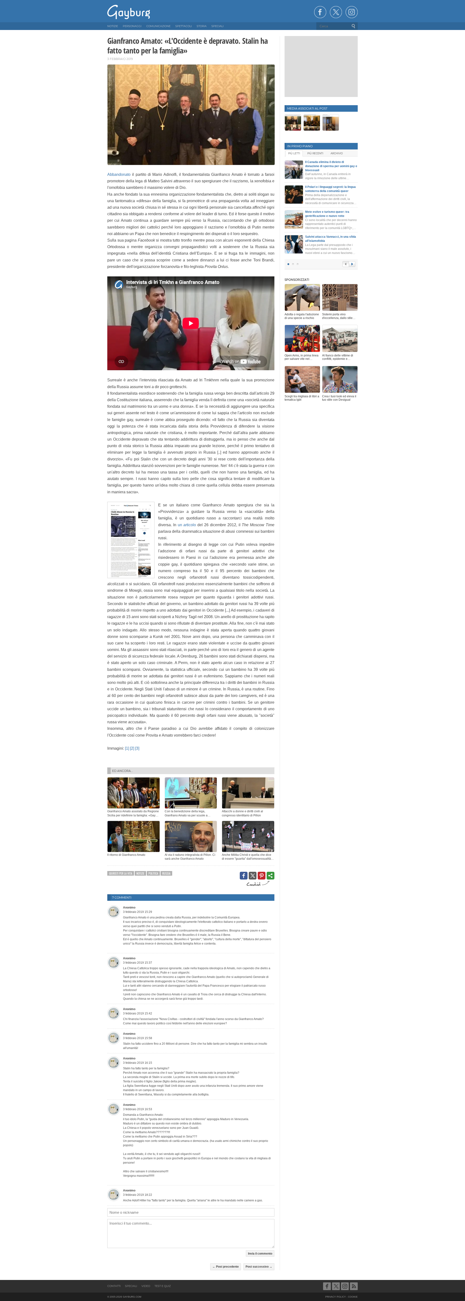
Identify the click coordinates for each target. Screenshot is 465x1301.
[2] (132, 748)
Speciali (131, 1286)
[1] (127, 748)
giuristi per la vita (120, 873)
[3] (137, 748)
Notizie (140, 873)
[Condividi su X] (252, 876)
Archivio (337, 153)
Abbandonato (119, 174)
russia (166, 873)
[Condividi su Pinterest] (261, 876)
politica (153, 873)
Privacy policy (335, 1296)
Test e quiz (163, 1286)
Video (145, 1286)
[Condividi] (270, 876)
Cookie (353, 1296)
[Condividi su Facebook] (244, 876)
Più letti (294, 153)
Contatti (114, 1286)
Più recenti (315, 153)
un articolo (187, 525)
